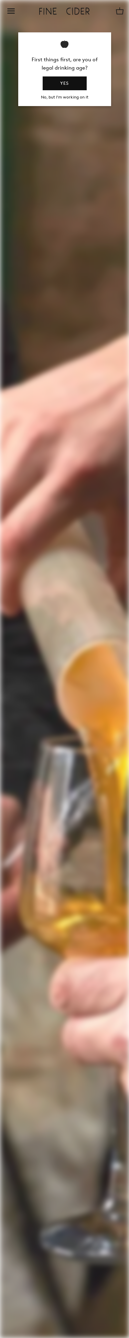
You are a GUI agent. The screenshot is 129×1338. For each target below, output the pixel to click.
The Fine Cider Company (64, 11)
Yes (64, 83)
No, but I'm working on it (64, 97)
